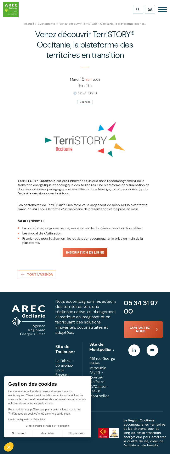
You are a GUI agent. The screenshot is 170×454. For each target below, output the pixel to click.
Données (85, 102)
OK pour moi (76, 433)
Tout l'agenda (40, 274)
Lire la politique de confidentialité (27, 419)
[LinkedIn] (134, 350)
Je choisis (47, 433)
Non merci (18, 433)
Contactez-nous (141, 329)
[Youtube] (152, 350)
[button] (9, 447)
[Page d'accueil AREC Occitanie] (11, 9)
